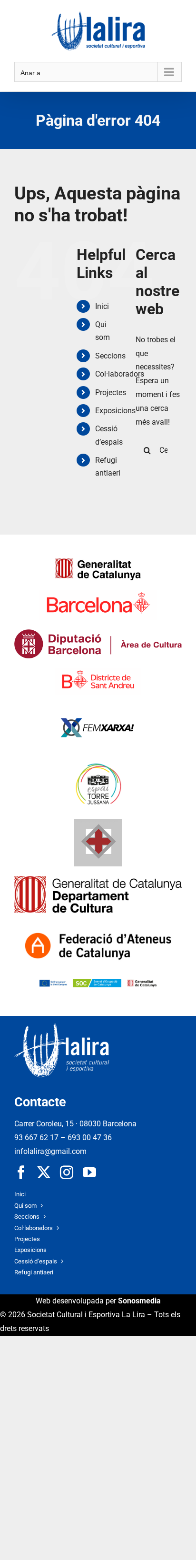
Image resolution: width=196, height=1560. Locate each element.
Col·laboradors (119, 373)
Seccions (110, 355)
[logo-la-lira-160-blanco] (61, 1026)
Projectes (110, 392)
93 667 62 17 (36, 1137)
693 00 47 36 (90, 1137)
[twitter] (43, 1172)
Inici (102, 306)
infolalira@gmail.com (50, 1151)
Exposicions (115, 410)
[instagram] (66, 1172)
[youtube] (89, 1172)
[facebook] (21, 1172)
